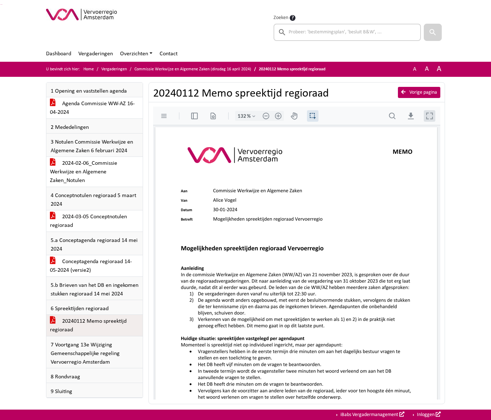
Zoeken (281, 17)
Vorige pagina (422, 92)
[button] (433, 32)
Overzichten (134, 54)
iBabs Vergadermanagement (369, 414)
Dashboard (58, 54)
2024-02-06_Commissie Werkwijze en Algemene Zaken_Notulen (83, 171)
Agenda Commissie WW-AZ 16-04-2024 (92, 108)
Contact (169, 54)
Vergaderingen (95, 54)
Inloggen (426, 414)
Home (88, 69)
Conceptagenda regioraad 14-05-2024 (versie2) (91, 266)
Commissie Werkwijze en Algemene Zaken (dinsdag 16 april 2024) (192, 69)
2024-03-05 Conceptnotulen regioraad (88, 221)
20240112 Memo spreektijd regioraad (88, 325)
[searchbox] (347, 32)
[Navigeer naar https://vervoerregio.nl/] (81, 27)
